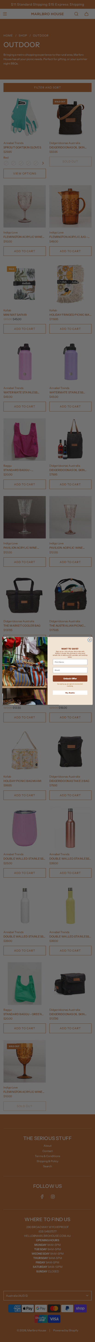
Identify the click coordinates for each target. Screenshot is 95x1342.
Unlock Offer (70, 678)
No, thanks (70, 692)
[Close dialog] (90, 640)
